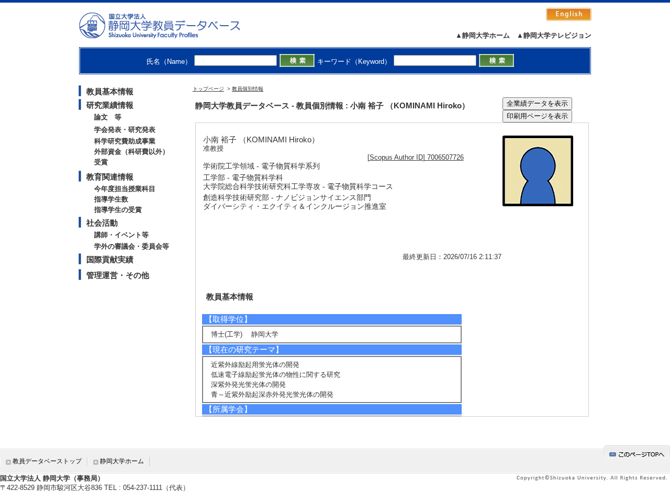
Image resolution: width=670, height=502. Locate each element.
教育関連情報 (109, 176)
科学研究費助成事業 (124, 141)
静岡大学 (170, 25)
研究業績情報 (109, 105)
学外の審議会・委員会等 (131, 246)
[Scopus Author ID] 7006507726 (415, 157)
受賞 (101, 162)
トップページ (208, 89)
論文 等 (107, 117)
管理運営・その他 (117, 275)
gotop (637, 452)
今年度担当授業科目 (124, 189)
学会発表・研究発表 (124, 129)
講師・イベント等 (121, 235)
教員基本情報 (109, 91)
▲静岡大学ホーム (482, 35)
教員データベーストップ (47, 461)
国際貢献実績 (109, 259)
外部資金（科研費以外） (131, 151)
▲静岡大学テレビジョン (554, 35)
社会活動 (102, 222)
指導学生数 (111, 199)
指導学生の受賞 (118, 210)
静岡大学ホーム (122, 461)
